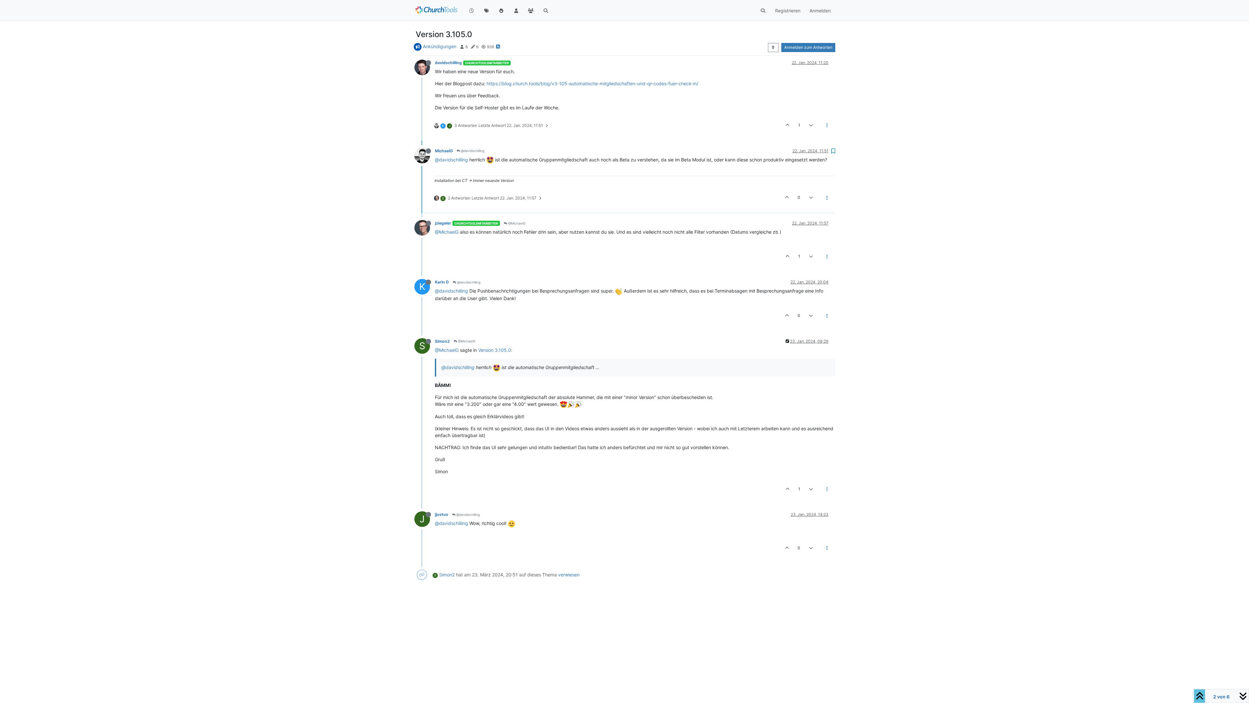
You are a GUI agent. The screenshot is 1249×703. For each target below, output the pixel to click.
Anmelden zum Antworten (808, 47)
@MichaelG (516, 223)
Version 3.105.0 (494, 350)
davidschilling (448, 62)
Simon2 (442, 341)
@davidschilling (472, 151)
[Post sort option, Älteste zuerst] (773, 47)
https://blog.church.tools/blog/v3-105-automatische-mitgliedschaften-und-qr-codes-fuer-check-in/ (592, 83)
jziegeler (443, 223)
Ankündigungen (439, 46)
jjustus (441, 514)
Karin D (442, 282)
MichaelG (444, 150)
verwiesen (569, 574)
